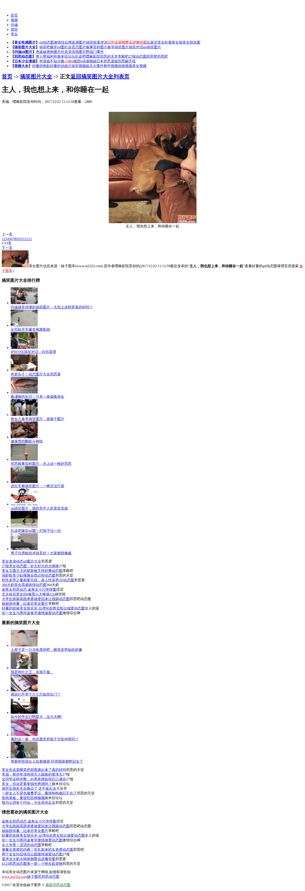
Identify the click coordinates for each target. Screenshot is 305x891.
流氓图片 (79, 52)
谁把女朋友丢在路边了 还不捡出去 (29, 788)
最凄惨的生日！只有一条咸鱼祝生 (37, 396)
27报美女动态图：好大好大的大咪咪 (30, 566)
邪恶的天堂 (109, 56)
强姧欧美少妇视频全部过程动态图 (28, 575)
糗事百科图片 (96, 47)
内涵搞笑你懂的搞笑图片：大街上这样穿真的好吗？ (52, 307)
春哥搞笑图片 (118, 47)
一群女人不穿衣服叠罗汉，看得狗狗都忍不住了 (39, 793)
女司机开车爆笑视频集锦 (30, 329)
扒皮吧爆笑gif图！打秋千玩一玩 (36, 531)
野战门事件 (95, 52)
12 (26, 239)
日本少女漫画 (25, 61)
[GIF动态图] (10, 4)
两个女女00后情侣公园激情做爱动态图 (32, 854)
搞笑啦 (91, 42)
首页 (14, 15)
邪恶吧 (162, 56)
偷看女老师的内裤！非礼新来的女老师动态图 (37, 849)
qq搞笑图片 (152, 47)
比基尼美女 (156, 42)
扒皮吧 (80, 56)
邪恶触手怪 (127, 61)
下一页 (7, 248)
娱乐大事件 (95, 66)
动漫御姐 (89, 61)
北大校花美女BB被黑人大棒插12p (28, 594)
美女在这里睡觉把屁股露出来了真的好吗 (34, 770)
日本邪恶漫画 (107, 61)
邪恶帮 (151, 56)
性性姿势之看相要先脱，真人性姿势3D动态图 (38, 580)
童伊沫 (102, 42)
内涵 (14, 25)
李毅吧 (123, 56)
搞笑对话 (136, 47)
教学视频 (111, 66)
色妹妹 (41, 52)
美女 (14, 34)
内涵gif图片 (23, 52)
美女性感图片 (25, 42)
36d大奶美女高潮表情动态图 (24, 585)
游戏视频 (125, 66)
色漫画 (44, 61)
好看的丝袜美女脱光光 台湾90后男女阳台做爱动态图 (43, 608)
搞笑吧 (44, 47)
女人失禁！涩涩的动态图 (21, 845)
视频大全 (21, 66)
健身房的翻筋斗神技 (27, 441)
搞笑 (14, 29)
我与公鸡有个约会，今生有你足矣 (28, 802)
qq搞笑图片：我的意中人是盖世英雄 (39, 508)
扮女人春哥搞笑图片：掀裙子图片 (37, 419)
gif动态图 (46, 42)
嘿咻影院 (93, 56)
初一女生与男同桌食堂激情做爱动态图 (32, 613)
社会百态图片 (75, 47)
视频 (14, 20)
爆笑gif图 (57, 47)
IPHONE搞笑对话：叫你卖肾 (33, 352)
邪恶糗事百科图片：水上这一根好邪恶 (41, 464)
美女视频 (139, 66)
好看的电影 (41, 66)
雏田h (77, 61)
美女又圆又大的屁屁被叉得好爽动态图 (32, 571)
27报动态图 (137, 56)
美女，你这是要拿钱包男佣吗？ (27, 784)
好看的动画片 (60, 66)
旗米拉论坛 (66, 56)
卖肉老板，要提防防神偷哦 (23, 798)
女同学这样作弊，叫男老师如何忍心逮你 (34, 779)
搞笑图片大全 (25, 47)
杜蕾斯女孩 (173, 42)
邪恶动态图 (23, 56)
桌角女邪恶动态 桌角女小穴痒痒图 (29, 589)
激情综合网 (63, 42)
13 (30, 239)
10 (19, 239)
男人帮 (41, 56)
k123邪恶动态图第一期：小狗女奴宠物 (32, 864)
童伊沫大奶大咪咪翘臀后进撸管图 (28, 859)
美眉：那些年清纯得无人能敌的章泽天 (32, 774)
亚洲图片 (79, 42)
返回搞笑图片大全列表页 (100, 76)
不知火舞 (57, 61)
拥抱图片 (54, 52)
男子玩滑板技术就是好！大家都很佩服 (41, 553)
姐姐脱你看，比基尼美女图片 (25, 603)
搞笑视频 (78, 66)
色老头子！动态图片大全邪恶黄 (36, 374)
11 (23, 239)
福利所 (51, 56)
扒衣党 (66, 52)
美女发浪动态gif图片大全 (21, 561)
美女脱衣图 (191, 42)
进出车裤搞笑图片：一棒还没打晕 (37, 486)
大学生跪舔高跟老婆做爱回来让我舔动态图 (36, 599)
